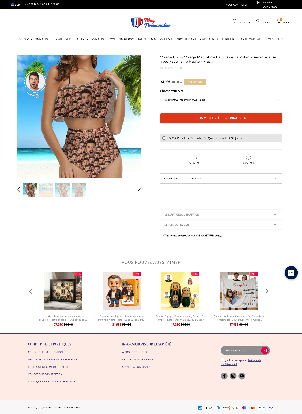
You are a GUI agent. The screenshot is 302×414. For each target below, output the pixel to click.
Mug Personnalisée (35, 39)
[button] (27, 116)
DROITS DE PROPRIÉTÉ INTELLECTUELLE (52, 359)
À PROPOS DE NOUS (134, 352)
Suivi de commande (270, 4)
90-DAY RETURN (205, 235)
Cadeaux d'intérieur (217, 39)
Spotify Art (186, 39)
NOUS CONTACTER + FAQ (137, 359)
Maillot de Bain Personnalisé (80, 39)
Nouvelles (274, 39)
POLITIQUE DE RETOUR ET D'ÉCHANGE (51, 381)
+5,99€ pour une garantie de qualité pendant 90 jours (204, 138)
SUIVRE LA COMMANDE (136, 367)
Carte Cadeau (250, 39)
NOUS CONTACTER (236, 4)
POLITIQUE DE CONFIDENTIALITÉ (48, 367)
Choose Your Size (172, 91)
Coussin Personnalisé (128, 39)
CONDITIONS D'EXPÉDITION (45, 374)
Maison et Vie (162, 39)
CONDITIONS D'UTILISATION (45, 352)
